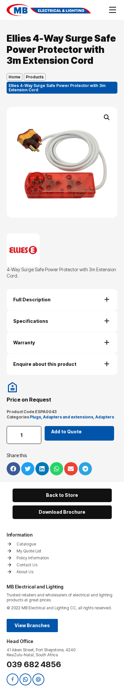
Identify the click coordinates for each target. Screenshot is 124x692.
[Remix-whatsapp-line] (25, 679)
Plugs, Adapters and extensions (61, 416)
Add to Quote (66, 431)
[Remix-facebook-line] (13, 679)
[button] (107, 117)
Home (15, 76)
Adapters (104, 416)
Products (35, 76)
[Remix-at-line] (38, 679)
